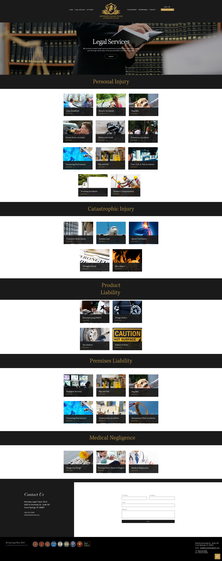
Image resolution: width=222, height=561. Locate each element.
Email (123, 502)
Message (124, 509)
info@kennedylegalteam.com (209, 548)
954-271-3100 (202, 551)
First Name (125, 495)
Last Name (152, 495)
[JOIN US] (78, 105)
